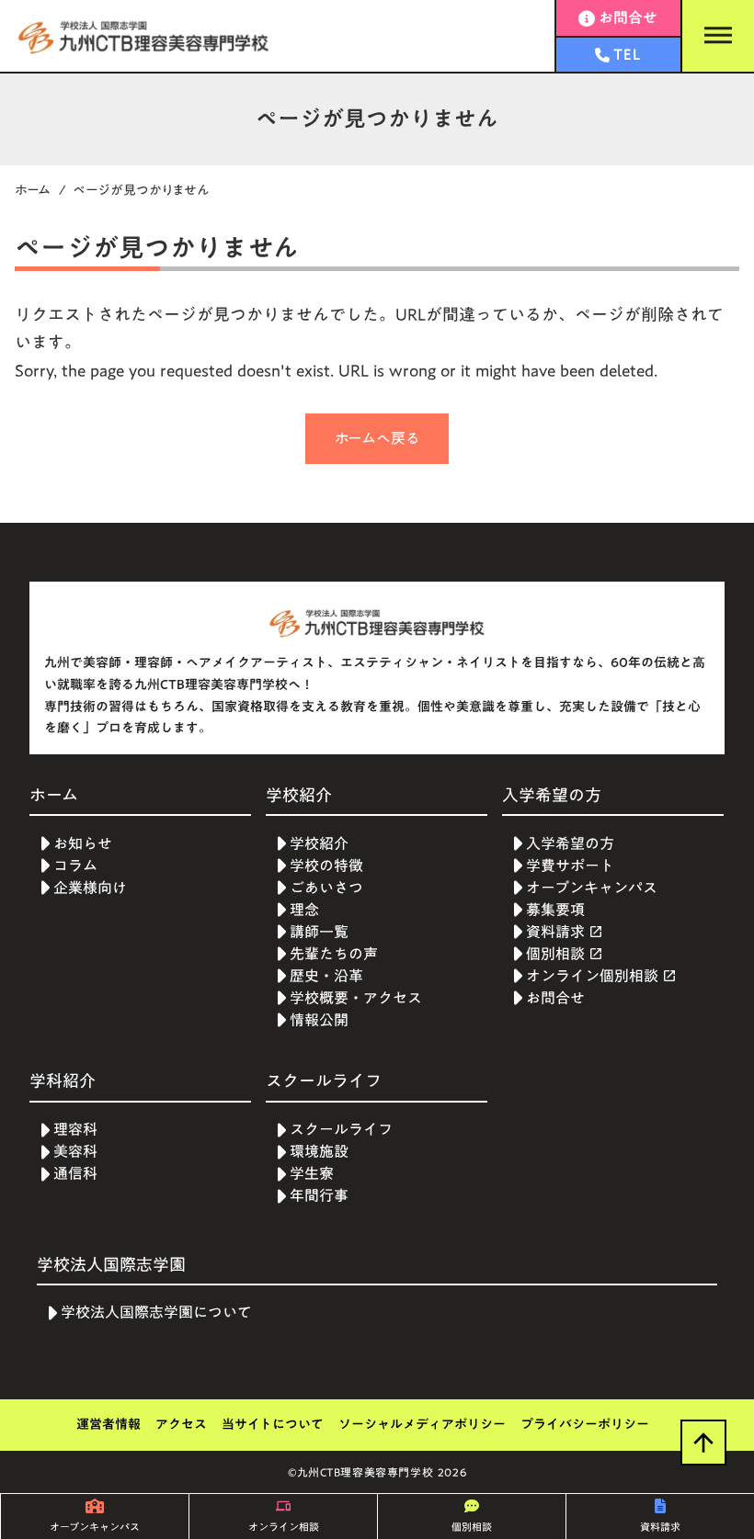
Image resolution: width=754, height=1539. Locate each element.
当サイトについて (273, 1425)
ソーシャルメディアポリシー (422, 1425)
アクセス (181, 1425)
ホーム (33, 190)
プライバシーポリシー (584, 1425)
